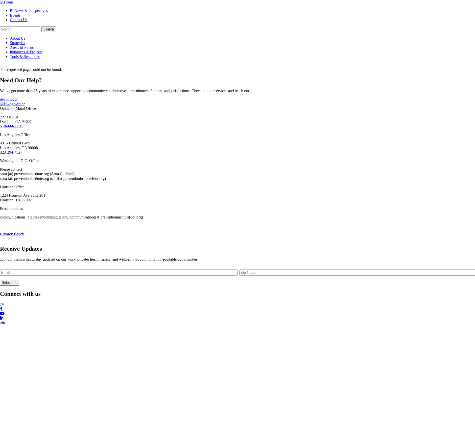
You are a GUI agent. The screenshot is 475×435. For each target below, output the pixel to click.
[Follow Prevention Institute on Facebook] (237, 309)
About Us (17, 38)
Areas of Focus (22, 47)
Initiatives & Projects (26, 52)
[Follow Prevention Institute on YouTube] (237, 313)
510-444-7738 (11, 126)
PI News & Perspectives (29, 10)
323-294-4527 (11, 152)
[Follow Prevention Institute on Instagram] (237, 304)
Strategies (17, 43)
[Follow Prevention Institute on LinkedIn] (237, 318)
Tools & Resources (25, 56)
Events (15, 15)
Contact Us (18, 20)
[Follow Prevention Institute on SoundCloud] (237, 323)
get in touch (9, 99)
